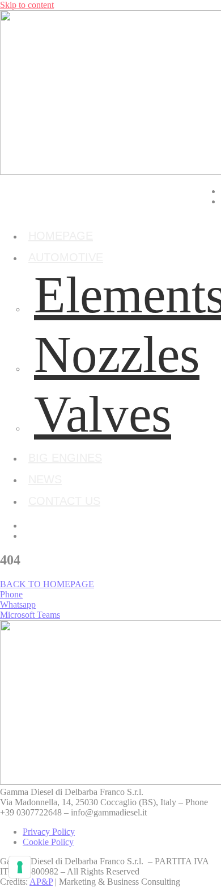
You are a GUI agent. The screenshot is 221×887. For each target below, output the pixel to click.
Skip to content (27, 5)
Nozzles (116, 354)
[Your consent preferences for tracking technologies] (20, 867)
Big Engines (65, 457)
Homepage (60, 235)
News (45, 479)
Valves (102, 414)
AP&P (41, 881)
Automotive (65, 257)
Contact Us (64, 501)
